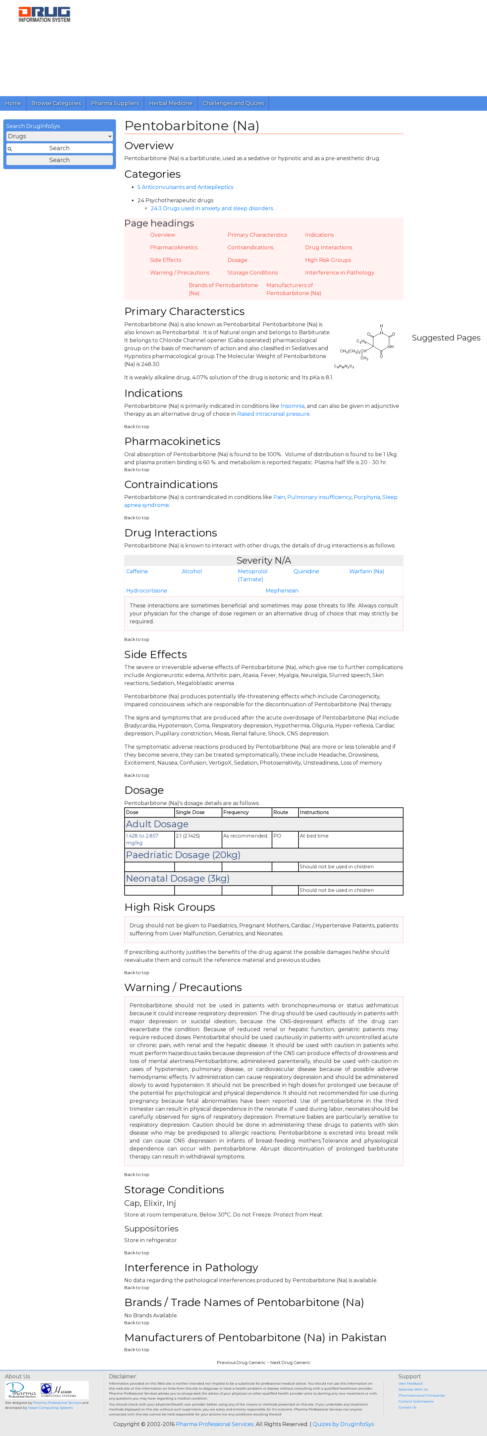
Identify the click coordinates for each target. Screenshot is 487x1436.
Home (13, 103)
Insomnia (292, 406)
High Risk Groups (328, 260)
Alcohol (192, 571)
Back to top (136, 426)
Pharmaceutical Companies (422, 1395)
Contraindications (250, 247)
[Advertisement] (287, 46)
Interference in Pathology (339, 273)
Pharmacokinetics (173, 247)
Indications (319, 235)
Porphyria (367, 497)
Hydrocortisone (146, 591)
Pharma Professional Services (57, 1403)
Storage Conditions (253, 273)
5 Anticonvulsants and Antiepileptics (185, 187)
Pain (279, 497)
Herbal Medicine (170, 103)
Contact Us (407, 1407)
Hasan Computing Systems (50, 1407)
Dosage (237, 260)
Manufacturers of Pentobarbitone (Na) (293, 289)
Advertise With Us (413, 1389)
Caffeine (137, 571)
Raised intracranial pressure (273, 414)
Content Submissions (416, 1401)
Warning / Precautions (179, 273)
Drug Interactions (328, 247)
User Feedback (411, 1383)
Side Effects (165, 260)
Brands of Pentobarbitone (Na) (223, 289)
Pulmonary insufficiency (319, 497)
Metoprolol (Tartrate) (253, 575)
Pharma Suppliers (115, 103)
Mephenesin (282, 591)
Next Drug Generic (290, 1362)
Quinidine (306, 571)
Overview (162, 235)
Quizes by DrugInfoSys (343, 1424)
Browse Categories (56, 103)
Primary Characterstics (257, 235)
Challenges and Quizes (233, 103)
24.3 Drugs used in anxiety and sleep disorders (212, 208)
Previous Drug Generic (241, 1362)
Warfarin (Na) (366, 571)
